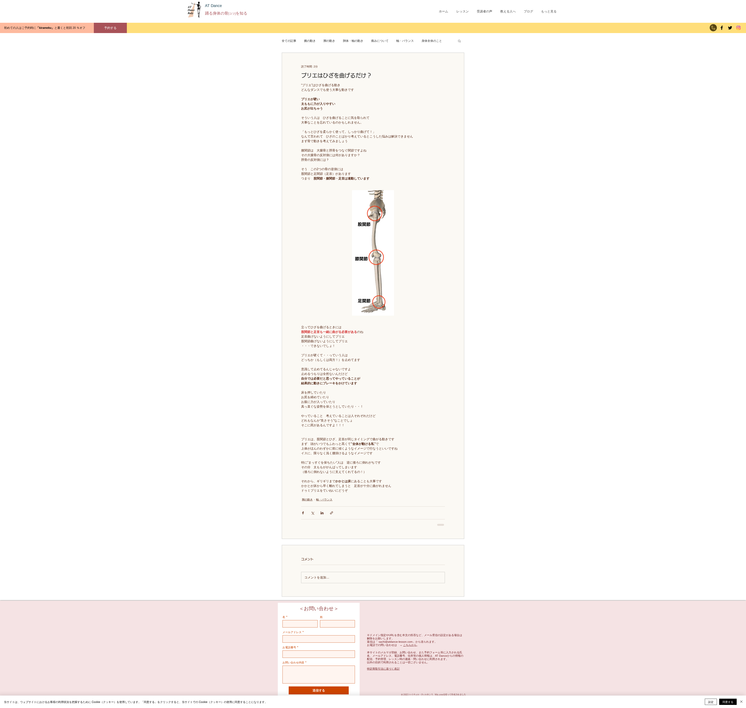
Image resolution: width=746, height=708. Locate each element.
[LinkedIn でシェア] (322, 513)
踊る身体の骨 (216, 13)
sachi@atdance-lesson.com (396, 644)
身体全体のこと (432, 40)
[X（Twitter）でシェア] (312, 513)
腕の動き (310, 40)
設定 (711, 702)
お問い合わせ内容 (294, 665)
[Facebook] (721, 28)
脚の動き (329, 40)
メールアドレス (293, 635)
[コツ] (232, 13)
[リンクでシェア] (331, 513)
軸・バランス (405, 40)
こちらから (410, 648)
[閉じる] (741, 702)
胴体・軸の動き (353, 40)
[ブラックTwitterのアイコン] (730, 28)
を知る (241, 13)
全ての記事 (289, 40)
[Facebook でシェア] (303, 513)
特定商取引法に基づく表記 (383, 671)
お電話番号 (290, 650)
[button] (459, 40)
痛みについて (380, 40)
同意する (727, 702)
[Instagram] (738, 28)
